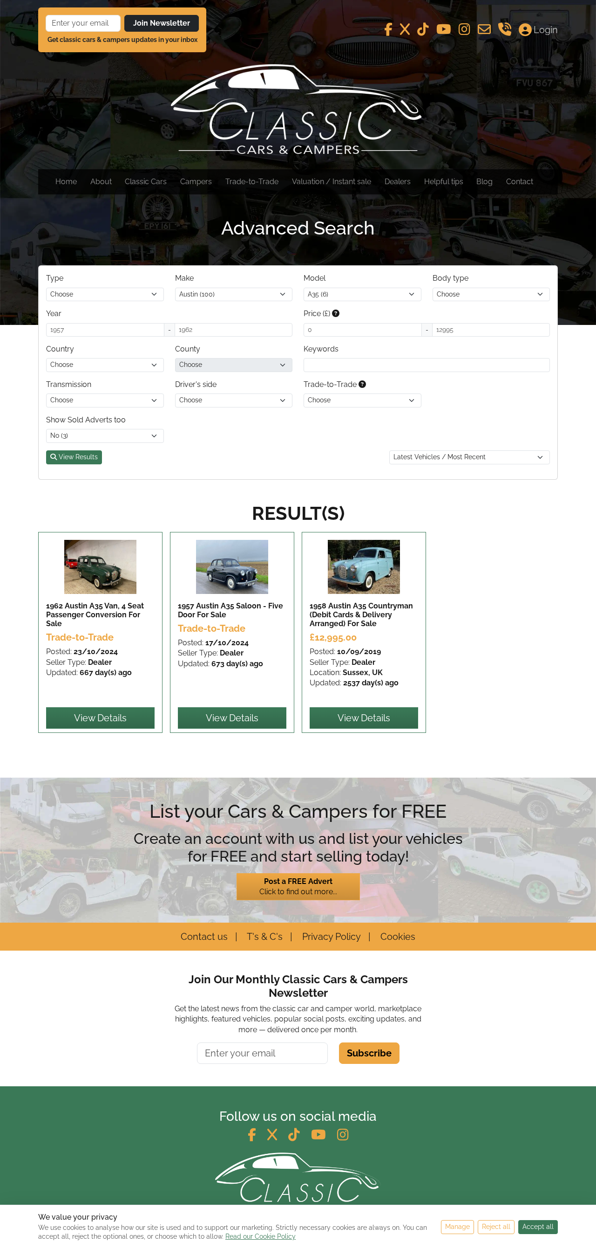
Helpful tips (443, 181)
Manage (457, 1226)
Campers (196, 181)
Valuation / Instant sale (331, 181)
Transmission (68, 384)
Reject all (496, 1226)
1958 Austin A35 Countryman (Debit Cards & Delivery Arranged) (361, 614)
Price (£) (318, 313)
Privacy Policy (330, 936)
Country (60, 349)
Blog (484, 181)
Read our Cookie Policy (260, 1236)
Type (54, 278)
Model (314, 278)
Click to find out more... (298, 886)
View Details (100, 718)
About (101, 181)
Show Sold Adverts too (86, 419)
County (187, 349)
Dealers (398, 181)
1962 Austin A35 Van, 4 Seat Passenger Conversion (95, 614)
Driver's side (196, 384)
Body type (450, 278)
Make (184, 278)
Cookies (396, 936)
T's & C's (264, 936)
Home (66, 181)
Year (53, 313)
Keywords (321, 349)
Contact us (204, 936)
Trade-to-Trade (251, 181)
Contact (519, 181)
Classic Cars (146, 181)
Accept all (538, 1226)
